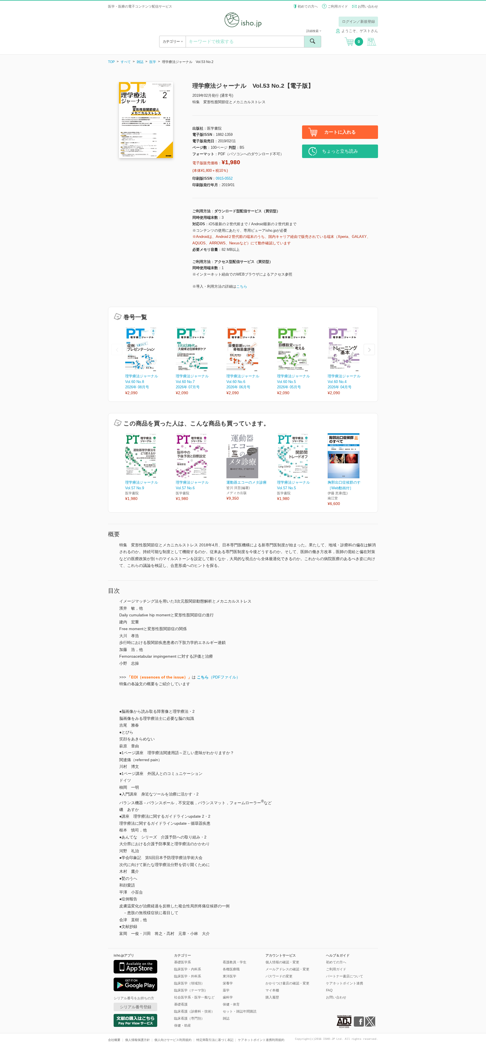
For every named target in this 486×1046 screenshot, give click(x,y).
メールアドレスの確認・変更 (287, 969)
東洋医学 (229, 976)
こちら (241, 286)
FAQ (329, 990)
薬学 (226, 990)
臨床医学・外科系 (187, 976)
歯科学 (228, 997)
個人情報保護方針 (137, 1040)
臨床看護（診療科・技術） (194, 1011)
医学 (152, 62)
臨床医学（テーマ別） (191, 990)
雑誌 (140, 62)
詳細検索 (313, 31)
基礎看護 (181, 1004)
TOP (111, 62)
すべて (126, 62)
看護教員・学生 (234, 962)
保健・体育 (231, 1004)
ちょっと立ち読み (340, 151)
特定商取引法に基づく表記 (214, 1040)
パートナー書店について (344, 976)
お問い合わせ (368, 6)
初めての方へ (308, 6)
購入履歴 (272, 997)
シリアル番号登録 (135, 1007)
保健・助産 (182, 1025)
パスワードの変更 (279, 976)
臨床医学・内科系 (187, 969)
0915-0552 (224, 178)
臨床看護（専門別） (189, 1018)
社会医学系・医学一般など (194, 997)
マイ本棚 (272, 990)
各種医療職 (231, 969)
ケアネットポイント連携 (344, 983)
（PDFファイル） (218, 677)
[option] (150, 361)
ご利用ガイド (338, 6)
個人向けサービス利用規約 (173, 1040)
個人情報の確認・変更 (282, 962)
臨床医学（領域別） (189, 983)
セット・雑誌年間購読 (239, 1011)
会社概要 (114, 1040)
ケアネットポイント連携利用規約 (261, 1040)
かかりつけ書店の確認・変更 (287, 983)
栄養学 (228, 983)
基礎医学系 (182, 962)
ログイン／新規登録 (358, 21)
